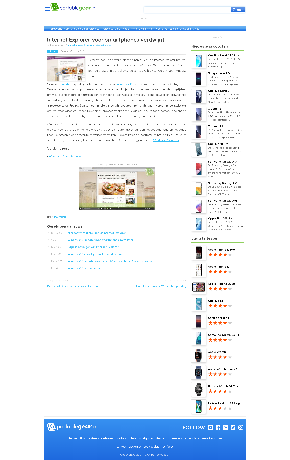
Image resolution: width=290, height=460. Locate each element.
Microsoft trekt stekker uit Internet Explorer (88, 233)
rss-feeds (168, 446)
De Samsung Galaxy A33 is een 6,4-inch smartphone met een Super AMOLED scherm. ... (225, 188)
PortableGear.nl (76, 45)
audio (120, 438)
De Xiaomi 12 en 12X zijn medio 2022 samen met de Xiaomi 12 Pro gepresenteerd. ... (224, 114)
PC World (60, 216)
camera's (175, 438)
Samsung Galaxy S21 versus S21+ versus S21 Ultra (92, 28)
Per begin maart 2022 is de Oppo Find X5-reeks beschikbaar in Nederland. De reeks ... (226, 224)
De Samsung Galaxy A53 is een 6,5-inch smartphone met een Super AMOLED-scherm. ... (225, 206)
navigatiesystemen (152, 438)
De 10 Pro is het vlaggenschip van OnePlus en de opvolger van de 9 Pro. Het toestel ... (225, 149)
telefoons (106, 438)
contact (121, 446)
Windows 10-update (166, 140)
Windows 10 (125, 84)
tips (82, 438)
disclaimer (135, 446)
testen (92, 438)
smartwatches (212, 438)
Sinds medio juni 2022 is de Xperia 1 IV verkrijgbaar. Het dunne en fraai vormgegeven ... (224, 79)
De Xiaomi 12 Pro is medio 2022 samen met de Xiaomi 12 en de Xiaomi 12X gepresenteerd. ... (225, 132)
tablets (131, 438)
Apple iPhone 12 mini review (138, 28)
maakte (65, 84)
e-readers (192, 438)
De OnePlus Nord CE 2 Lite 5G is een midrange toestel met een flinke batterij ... (225, 61)
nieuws (90, 45)
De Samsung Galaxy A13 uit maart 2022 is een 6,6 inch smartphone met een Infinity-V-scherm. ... (224, 169)
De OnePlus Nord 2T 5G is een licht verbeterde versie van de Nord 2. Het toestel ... (224, 96)
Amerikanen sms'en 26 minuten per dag (161, 286)
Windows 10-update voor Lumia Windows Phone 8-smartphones (101, 261)
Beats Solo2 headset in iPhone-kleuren (72, 286)
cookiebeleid (151, 446)
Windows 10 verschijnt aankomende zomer (87, 254)
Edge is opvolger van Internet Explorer (85, 247)
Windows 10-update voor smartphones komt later (92, 240)
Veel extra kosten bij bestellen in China (177, 28)
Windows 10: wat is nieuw (65, 156)
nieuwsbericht (103, 45)
